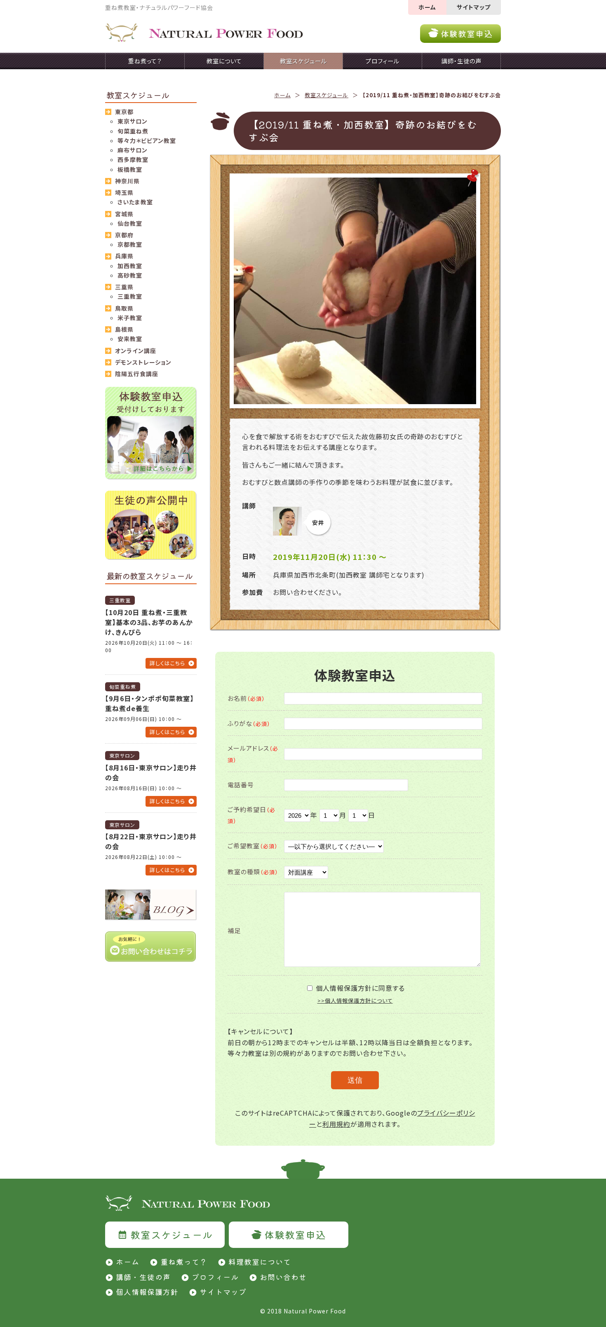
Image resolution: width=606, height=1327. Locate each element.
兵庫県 (124, 256)
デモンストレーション (143, 362)
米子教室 (129, 318)
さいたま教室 (135, 202)
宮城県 (124, 214)
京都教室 (129, 244)
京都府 (124, 235)
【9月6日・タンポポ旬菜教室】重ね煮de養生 (149, 703)
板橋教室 (129, 169)
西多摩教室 (132, 159)
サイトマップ (474, 7)
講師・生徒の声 (143, 1276)
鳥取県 (124, 308)
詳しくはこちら (167, 663)
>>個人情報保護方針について (355, 1000)
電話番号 (241, 784)
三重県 (124, 287)
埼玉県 (124, 192)
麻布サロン (132, 150)
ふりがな (249, 723)
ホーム (427, 7)
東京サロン (132, 121)
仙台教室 (129, 223)
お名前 (246, 698)
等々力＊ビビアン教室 (146, 140)
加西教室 (129, 266)
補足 (234, 930)
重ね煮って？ (183, 1261)
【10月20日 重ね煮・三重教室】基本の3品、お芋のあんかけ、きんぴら (149, 622)
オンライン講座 (135, 350)
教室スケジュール (326, 95)
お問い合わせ (283, 1276)
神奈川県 (127, 181)
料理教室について (259, 1261)
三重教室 (129, 296)
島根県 (124, 329)
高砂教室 (129, 275)
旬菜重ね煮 (132, 131)
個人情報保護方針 (147, 1291)
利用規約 (336, 1124)
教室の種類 (253, 871)
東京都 (124, 112)
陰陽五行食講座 (136, 374)
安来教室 (129, 339)
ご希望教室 (253, 845)
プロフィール (215, 1276)
